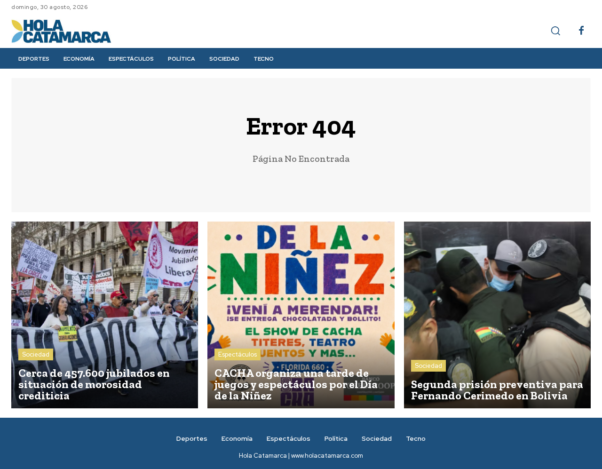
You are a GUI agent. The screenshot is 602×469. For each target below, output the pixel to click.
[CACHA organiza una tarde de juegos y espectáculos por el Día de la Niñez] (300, 315)
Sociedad (35, 354)
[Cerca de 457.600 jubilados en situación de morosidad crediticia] (104, 315)
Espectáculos (237, 354)
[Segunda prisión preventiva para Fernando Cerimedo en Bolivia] (497, 315)
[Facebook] (581, 31)
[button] (555, 30)
